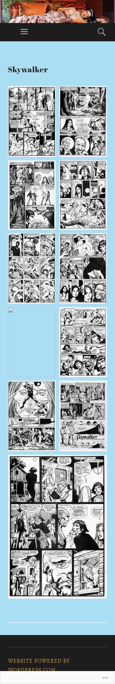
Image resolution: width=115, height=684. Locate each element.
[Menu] (24, 32)
